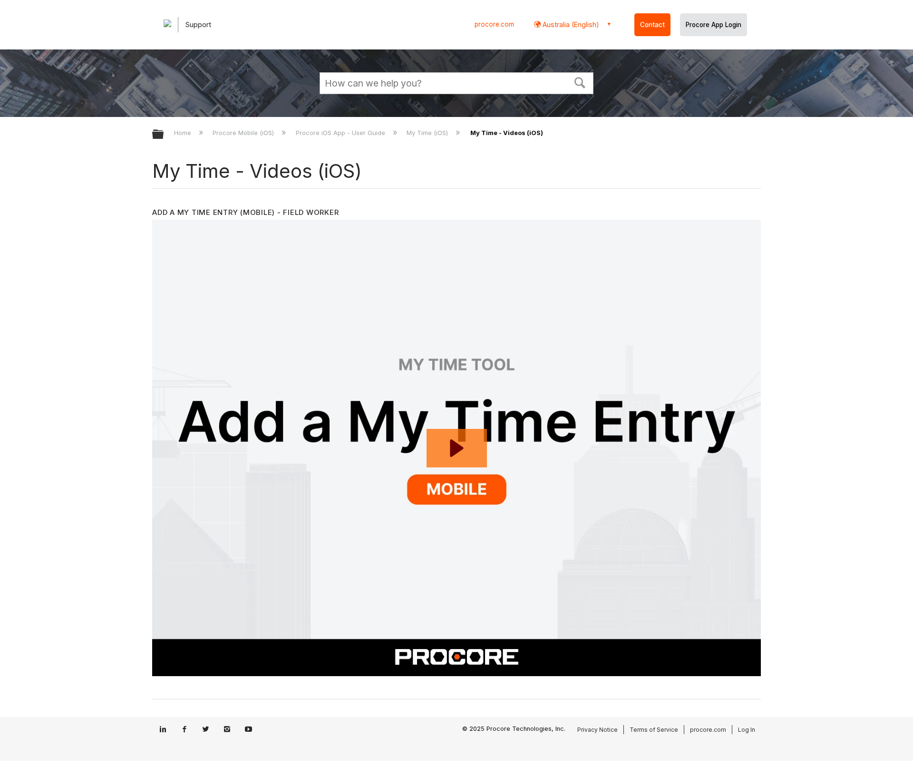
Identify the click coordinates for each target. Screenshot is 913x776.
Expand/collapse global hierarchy (164, 135)
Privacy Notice (597, 729)
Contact (652, 25)
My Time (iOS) (428, 132)
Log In (746, 729)
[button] (580, 81)
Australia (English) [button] (570, 24)
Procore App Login (713, 25)
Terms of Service (654, 729)
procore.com (494, 24)
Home (183, 132)
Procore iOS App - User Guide (341, 132)
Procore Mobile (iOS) (244, 132)
